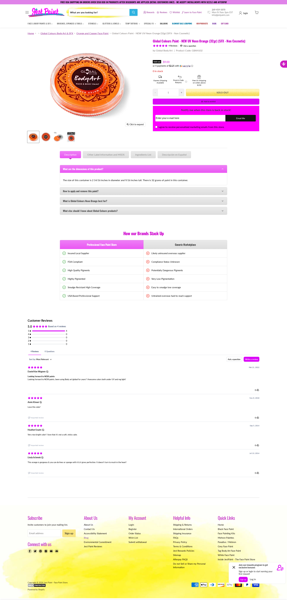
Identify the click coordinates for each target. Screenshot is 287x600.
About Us (88, 524)
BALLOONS (164, 23)
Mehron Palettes (226, 537)
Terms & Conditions (183, 546)
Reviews (163, 12)
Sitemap (177, 555)
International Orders (183, 529)
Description (70, 154)
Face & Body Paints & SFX (39, 23)
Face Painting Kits (226, 533)
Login (245, 13)
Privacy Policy (180, 542)
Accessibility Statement (95, 533)
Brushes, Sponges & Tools (70, 23)
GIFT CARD (225, 23)
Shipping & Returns (182, 524)
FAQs (175, 537)
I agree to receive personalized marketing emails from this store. (191, 126)
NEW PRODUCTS (202, 23)
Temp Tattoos (131, 23)
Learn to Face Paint (193, 12)
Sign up (69, 533)
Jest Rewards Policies (183, 550)
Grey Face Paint (225, 546)
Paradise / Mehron (227, 542)
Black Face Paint (226, 529)
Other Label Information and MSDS (106, 154)
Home (31, 33)
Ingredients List (143, 154)
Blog (86, 537)
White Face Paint (226, 555)
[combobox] (99, 12)
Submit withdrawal (138, 542)
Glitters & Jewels (111, 23)
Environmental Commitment (97, 542)
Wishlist (176, 12)
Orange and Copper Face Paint (92, 33)
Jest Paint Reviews (93, 546)
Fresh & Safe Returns (180, 81)
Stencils (92, 23)
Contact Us (89, 529)
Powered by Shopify (36, 589)
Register (133, 529)
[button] (206, 66)
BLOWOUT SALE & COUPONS (182, 23)
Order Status (135, 533)
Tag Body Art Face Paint (229, 550)
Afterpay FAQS (180, 559)
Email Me (240, 118)
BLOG (214, 23)
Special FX (149, 23)
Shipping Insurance (182, 533)
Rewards (150, 12)
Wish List (133, 537)
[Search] (133, 12)
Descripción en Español (174, 154)
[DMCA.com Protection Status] (37, 586)
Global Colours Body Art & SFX (57, 33)
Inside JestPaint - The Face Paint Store (236, 559)
